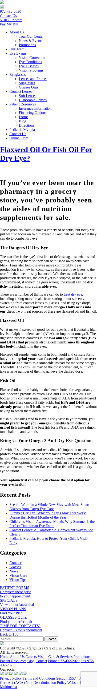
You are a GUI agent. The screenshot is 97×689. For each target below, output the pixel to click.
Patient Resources (22, 104)
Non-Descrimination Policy (46, 683)
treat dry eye (73, 294)
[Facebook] (2, 674)
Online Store (18, 138)
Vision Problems (31, 70)
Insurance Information (35, 108)
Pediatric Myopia (22, 130)
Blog (22, 121)
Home (4, 657)
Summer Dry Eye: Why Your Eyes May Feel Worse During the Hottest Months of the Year (47, 515)
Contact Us (17, 134)
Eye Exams (17, 53)
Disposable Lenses (33, 100)
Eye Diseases (29, 66)
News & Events (30, 41)
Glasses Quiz (28, 87)
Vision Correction (32, 58)
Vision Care (18, 575)
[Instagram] (11, 674)
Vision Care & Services (55, 657)
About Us (16, 32)
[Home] (2, 2)
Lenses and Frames (33, 79)
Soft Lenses (27, 96)
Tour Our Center (31, 36)
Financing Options (32, 113)
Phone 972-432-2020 (64, 661)
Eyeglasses (17, 75)
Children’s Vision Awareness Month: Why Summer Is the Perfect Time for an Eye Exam (52, 524)
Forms (23, 117)
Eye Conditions (30, 62)
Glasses (15, 567)
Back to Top (9, 634)
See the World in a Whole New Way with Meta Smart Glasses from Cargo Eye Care (49, 507)
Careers (31, 657)
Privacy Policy (11, 678)
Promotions (27, 45)
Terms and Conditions (39, 678)
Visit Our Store (11, 20)
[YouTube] (16, 674)
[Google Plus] (21, 674)
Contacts (15, 563)
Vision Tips (17, 580)
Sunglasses (27, 83)
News (13, 571)
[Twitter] (6, 674)
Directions (26, 125)
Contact (41, 661)
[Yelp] (25, 674)
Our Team (16, 49)
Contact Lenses (20, 91)
